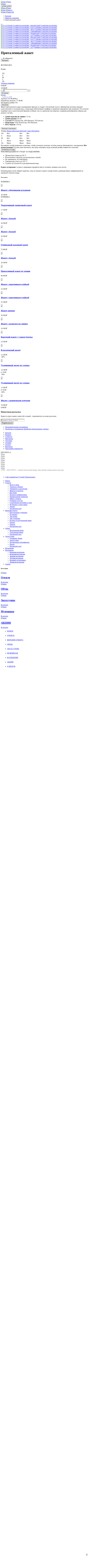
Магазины (9, 439)
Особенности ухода (8, 149)
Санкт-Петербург (33, 131)
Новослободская (13, 131)
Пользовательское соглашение (16, 427)
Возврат (8, 435)
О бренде (8, 437)
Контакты (9, 447)
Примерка (5, 60)
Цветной (23, 131)
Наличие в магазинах (9, 128)
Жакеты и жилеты (12, 18)
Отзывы (8, 443)
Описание (5, 105)
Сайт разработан (20, 477)
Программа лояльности (14, 449)
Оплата (8, 445)
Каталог (8, 16)
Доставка (8, 441)
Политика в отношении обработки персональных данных (27, 429)
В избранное (8, 58)
